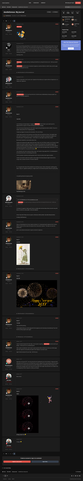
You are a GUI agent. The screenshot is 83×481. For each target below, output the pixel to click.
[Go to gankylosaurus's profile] (8, 79)
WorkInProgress (8, 365)
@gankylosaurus (20, 94)
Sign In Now (45, 461)
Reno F (75, 19)
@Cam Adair (19, 66)
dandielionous (8, 15)
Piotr (9, 49)
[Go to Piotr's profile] (8, 45)
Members (9, 366)
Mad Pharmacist (8, 202)
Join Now (71, 48)
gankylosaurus (9, 83)
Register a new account (17, 461)
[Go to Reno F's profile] (73, 20)
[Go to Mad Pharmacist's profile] (8, 198)
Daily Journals (23, 15)
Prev (6, 20)
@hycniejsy (19, 26)
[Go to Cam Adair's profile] (8, 376)
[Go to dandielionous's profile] (4, 15)
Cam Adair (9, 380)
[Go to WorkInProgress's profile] (8, 361)
